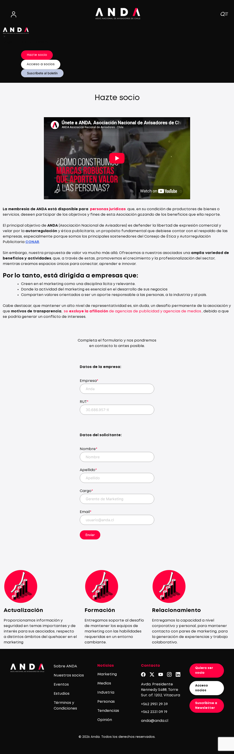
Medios (104, 683)
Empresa (89, 381)
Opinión (104, 720)
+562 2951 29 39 (154, 704)
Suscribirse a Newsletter (206, 705)
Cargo (86, 491)
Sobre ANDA (65, 666)
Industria (105, 692)
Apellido (88, 470)
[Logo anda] (118, 13)
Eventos (61, 684)
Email (85, 512)
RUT (84, 402)
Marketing (107, 674)
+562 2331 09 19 (154, 712)
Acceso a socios (41, 64)
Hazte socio (37, 55)
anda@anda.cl (154, 721)
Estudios (61, 693)
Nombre (88, 449)
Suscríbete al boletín (42, 73)
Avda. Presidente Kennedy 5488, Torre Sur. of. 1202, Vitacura (160, 690)
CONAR (32, 242)
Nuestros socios (69, 675)
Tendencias (108, 711)
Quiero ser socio (204, 670)
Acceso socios (201, 688)
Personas (106, 701)
